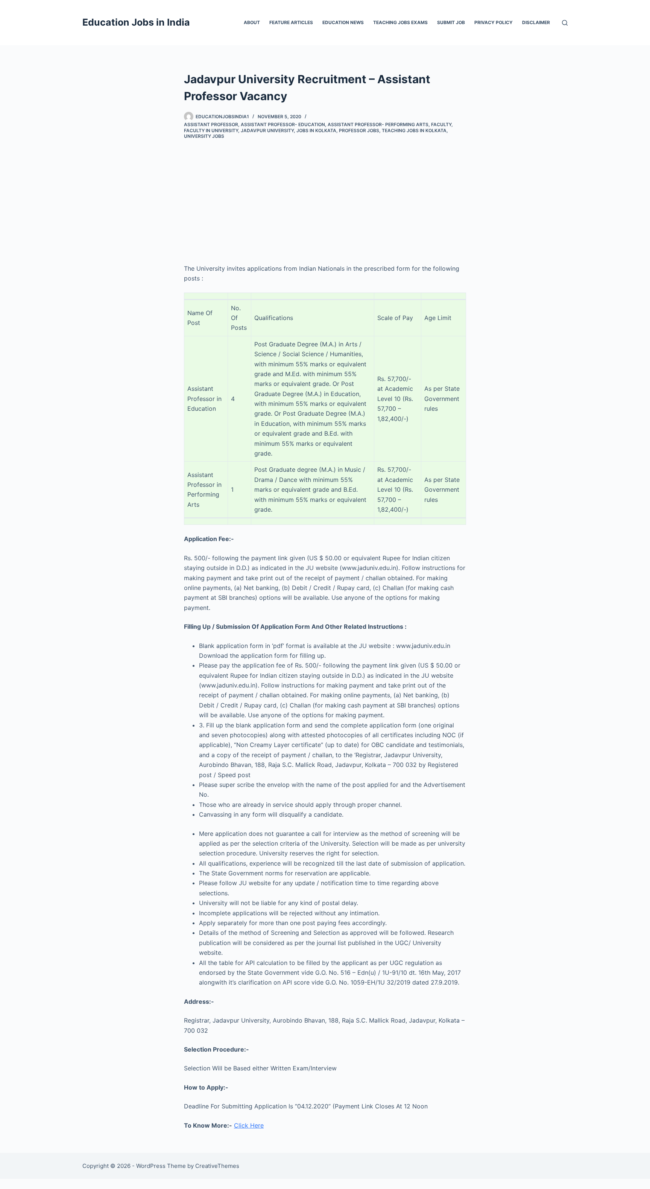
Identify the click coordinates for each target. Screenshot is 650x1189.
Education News (343, 22)
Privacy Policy (493, 22)
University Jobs (204, 136)
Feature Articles (291, 22)
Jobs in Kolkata (316, 130)
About (252, 22)
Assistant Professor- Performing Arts (378, 124)
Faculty (441, 124)
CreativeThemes (217, 1165)
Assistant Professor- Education (283, 124)
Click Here (249, 1125)
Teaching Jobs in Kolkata (414, 130)
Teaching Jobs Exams (400, 22)
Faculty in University (211, 130)
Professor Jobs (359, 130)
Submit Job (451, 22)
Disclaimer (536, 22)
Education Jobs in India (136, 22)
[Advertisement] (325, 195)
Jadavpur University (267, 130)
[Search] (565, 23)
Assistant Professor (211, 124)
